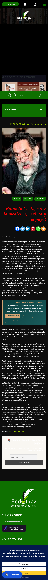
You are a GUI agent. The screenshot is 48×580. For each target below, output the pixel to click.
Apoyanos (10, 4)
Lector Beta (27, 316)
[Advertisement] (24, 49)
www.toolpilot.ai (14, 522)
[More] (43, 228)
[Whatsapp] (38, 228)
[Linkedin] (27, 228)
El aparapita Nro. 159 (15, 432)
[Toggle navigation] (44, 4)
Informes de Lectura (13, 321)
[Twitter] (22, 228)
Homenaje (28, 199)
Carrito (27, 4)
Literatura (40, 199)
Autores (16, 199)
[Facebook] (17, 228)
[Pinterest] (33, 228)
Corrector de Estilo (13, 315)
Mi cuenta (37, 4)
